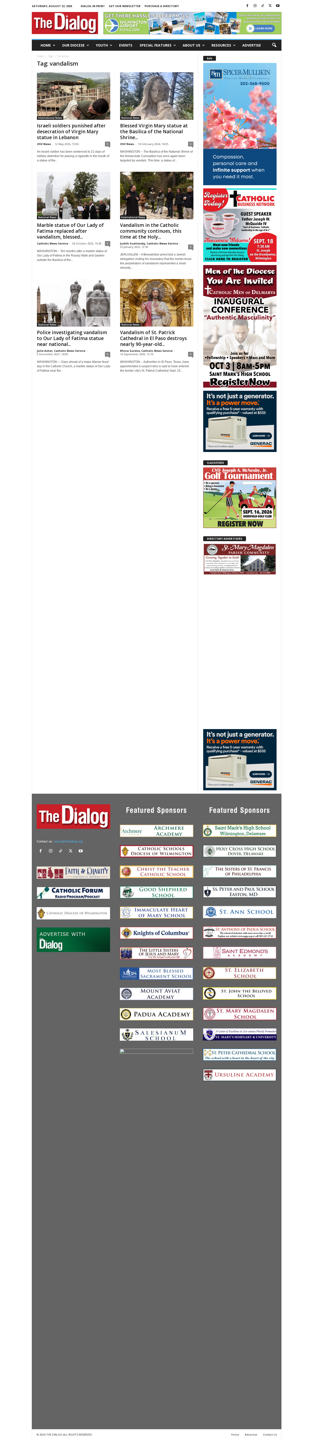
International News (50, 118)
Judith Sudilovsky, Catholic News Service (149, 243)
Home (46, 45)
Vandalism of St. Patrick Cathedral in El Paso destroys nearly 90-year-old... (153, 338)
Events (125, 45)
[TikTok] (263, 6)
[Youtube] (278, 6)
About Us (191, 45)
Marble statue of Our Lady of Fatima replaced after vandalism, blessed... (70, 231)
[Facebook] (247, 6)
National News (130, 118)
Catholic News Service (52, 243)
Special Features (155, 45)
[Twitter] (270, 6)
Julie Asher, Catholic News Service (61, 351)
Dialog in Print (93, 6)
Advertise (251, 45)
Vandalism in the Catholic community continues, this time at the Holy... (150, 231)
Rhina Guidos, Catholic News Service (146, 351)
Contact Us (270, 1434)
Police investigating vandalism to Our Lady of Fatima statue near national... (72, 338)
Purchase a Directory (162, 6)
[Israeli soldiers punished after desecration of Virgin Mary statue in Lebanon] (73, 96)
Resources (221, 45)
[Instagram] (255, 6)
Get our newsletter (125, 6)
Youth (102, 45)
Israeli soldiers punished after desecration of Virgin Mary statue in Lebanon (71, 131)
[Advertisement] (240, 651)
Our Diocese (73, 45)
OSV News (44, 144)
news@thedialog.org (68, 841)
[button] (274, 45)
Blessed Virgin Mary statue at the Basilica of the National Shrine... (154, 131)
